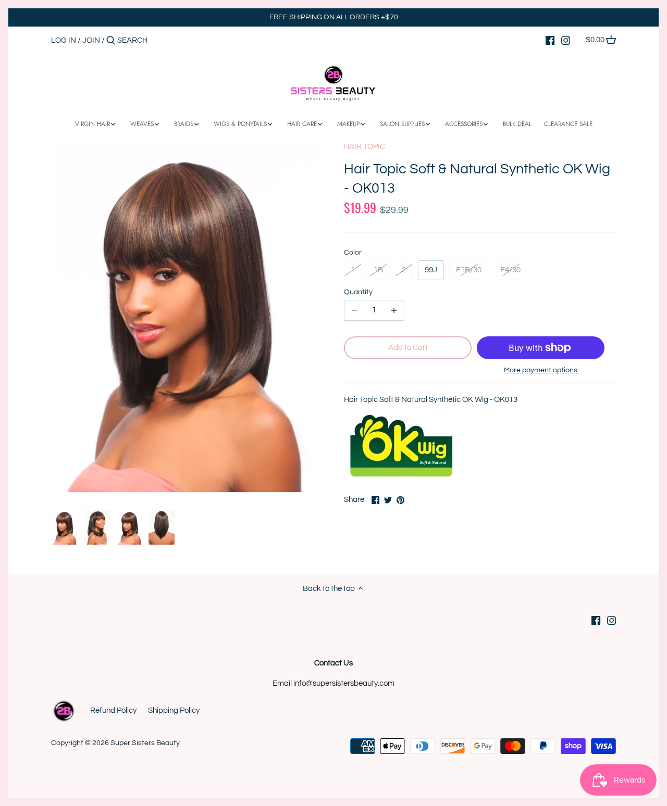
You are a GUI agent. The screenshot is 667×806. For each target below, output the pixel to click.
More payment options (540, 370)
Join (91, 40)
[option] (64, 527)
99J (431, 270)
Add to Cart (408, 347)
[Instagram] (565, 40)
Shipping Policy (174, 710)
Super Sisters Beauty (145, 743)
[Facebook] (550, 40)
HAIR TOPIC (364, 146)
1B (378, 270)
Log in (63, 40)
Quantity (358, 292)
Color (353, 252)
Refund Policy (113, 710)
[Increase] (394, 310)
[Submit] (110, 40)
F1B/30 (468, 270)
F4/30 (510, 270)
